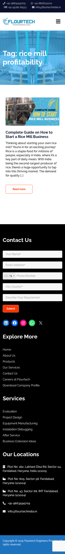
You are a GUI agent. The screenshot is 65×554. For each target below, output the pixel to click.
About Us (9, 355)
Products (9, 361)
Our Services (11, 367)
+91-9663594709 (15, 3)
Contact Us (10, 373)
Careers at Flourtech (16, 379)
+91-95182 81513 (15, 7)
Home (7, 349)
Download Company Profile (21, 385)
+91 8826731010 (43, 3)
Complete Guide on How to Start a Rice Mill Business (29, 134)
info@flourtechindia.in (48, 7)
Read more (19, 189)
